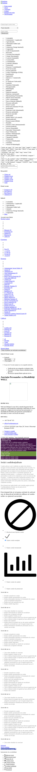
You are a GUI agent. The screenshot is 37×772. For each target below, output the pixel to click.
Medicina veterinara (12, 94)
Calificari (3, 318)
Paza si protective (10, 302)
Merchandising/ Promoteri (14, 96)
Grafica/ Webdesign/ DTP (14, 72)
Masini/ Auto (9, 296)
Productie (9, 108)
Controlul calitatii (12, 63)
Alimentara (8, 271)
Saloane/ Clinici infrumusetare (15, 124)
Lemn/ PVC (8, 294)
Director (7, 235)
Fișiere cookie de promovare (15, 589)
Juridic (9, 83)
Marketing (10, 88)
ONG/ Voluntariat (12, 99)
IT (7, 79)
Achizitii (9, 38)
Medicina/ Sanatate (10, 299)
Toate (5, 182)
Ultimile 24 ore (8, 176)
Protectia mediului (12, 112)
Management (10, 87)
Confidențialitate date (10, 433)
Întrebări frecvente (9, 12)
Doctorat (7, 336)
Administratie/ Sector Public (13, 268)
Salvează (3, 745)
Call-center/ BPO (10, 278)
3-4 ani (7, 254)
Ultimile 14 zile (8, 179)
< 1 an (7, 251)
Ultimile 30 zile (8, 181)
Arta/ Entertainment (10, 273)
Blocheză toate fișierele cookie (15, 532)
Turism (9, 142)
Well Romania (8, 14)
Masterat (7, 334)
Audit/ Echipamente (12, 51)
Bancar (9, 52)
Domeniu (3, 258)
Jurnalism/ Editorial (12, 85)
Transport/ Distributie (13, 141)
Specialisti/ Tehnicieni (13, 130)
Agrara (7, 270)
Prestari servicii (9, 305)
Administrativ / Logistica (14, 40)
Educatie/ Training (10, 286)
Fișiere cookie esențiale (13, 540)
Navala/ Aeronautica (11, 300)
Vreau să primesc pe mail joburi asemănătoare (13, 350)
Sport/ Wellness (11, 132)
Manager (7, 230)
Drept (7, 284)
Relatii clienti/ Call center (14, 117)
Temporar (8, 194)
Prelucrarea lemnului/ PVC (14, 106)
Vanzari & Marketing (13, 144)
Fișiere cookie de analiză (13, 582)
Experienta (4, 239)
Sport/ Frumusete (10, 310)
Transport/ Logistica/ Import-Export (15, 313)
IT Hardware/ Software (13, 81)
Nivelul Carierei (5, 219)
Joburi (6, 8)
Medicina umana (11, 92)
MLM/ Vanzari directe (13, 97)
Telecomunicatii (11, 135)
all (5, 339)
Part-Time (8, 193)
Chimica (7, 279)
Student (7, 233)
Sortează (6, 357)
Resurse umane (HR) (13, 121)
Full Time (8, 191)
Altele (8, 45)
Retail (8, 123)
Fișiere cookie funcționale (14, 548)
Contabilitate (10, 61)
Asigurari (9, 49)
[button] (8, 749)
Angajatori (7, 9)
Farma (7, 289)
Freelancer (8, 190)
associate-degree (9, 345)
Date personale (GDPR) (11, 434)
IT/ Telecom (8, 292)
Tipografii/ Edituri (12, 137)
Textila (7, 312)
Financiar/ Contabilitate (13, 67)
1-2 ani (7, 252)
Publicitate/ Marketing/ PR (12, 309)
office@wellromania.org (11, 423)
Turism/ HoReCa (10, 315)
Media (8, 90)
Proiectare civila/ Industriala (15, 110)
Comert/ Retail (9, 281)
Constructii (10, 60)
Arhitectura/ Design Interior (14, 47)
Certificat (7, 328)
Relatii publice (11, 119)
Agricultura (10, 42)
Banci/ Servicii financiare (12, 276)
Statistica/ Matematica (13, 133)
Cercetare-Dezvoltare (13, 54)
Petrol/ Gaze (10, 105)
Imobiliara (8, 291)
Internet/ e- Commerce (13, 78)
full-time (6, 340)
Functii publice (11, 70)
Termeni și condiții (9, 431)
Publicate (9, 115)
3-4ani (6, 342)
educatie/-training (9, 344)
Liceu (7, 331)
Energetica (8, 287)
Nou (6, 249)
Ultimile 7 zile (8, 178)
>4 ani (7, 255)
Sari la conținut (5, 747)
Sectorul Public (11, 126)
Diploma (7, 329)
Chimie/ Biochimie (12, 56)
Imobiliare (10, 74)
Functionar (8, 231)
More (5, 214)
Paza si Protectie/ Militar (14, 101)
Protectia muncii (11, 114)
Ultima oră (7, 174)
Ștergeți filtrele (5, 348)
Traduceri (9, 139)
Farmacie (9, 65)
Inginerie (9, 76)
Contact (6, 11)
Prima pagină (8, 6)
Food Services (11, 69)
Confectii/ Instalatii (12, 58)
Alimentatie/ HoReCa (13, 43)
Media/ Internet (9, 297)
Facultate (7, 332)
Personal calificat (11, 103)
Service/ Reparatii (12, 128)
